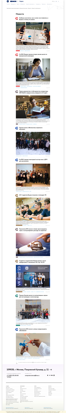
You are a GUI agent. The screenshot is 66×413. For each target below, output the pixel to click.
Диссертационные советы (37, 391)
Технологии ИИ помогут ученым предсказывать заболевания (33, 329)
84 (23, 362)
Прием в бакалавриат (22, 391)
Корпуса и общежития (8, 392)
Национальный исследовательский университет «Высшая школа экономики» (17, 8)
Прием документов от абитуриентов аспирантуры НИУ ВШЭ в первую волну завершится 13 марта (33, 92)
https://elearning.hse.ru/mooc (47, 407)
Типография (49, 391)
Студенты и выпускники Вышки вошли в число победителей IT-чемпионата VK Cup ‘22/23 (32, 261)
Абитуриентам (22, 4)
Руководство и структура (9, 388)
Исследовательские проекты (38, 388)
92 (34, 362)
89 (30, 362)
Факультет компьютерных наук (36, 8)
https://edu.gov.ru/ (27, 407)
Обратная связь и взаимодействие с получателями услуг (26, 401)
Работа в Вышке (8, 404)
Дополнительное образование (24, 396)
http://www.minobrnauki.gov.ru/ (10, 407)
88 (28, 362)
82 (20, 362)
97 (41, 362)
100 (45, 362)
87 (27, 362)
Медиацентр (50, 392)
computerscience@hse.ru (32, 375)
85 (24, 362)
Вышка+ (21, 392)
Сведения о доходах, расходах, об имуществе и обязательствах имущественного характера (12, 399)
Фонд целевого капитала (9, 396)
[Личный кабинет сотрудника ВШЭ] (56, 1)
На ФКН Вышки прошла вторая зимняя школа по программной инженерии (33, 55)
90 (31, 362)
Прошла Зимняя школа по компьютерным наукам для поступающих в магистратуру (33, 296)
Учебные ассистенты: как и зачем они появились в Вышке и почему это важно (33, 18)
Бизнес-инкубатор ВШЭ (23, 398)
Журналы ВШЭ (50, 393)
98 (42, 362)
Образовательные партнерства (24, 400)
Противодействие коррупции (9, 397)
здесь (45, 411)
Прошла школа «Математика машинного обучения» (30, 128)
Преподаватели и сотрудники (9, 391)
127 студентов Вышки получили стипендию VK (32, 195)
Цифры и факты (8, 387)
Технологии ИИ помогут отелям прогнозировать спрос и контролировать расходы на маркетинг (33, 229)
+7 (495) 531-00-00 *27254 (13, 376)
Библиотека (49, 387)
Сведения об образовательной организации (11, 400)
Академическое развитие (37, 393)
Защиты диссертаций (37, 392)
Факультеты (29, 8)
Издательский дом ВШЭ (51, 388)
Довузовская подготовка (23, 388)
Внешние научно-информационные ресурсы (39, 396)
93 (35, 362)
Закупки (7, 393)
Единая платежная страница (9, 403)
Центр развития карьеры (23, 397)
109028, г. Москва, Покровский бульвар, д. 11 (28, 369)
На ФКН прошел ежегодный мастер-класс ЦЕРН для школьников (33, 160)
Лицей (21, 387)
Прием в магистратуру (23, 393)
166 (16, 363)
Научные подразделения (37, 387)
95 (38, 362)
